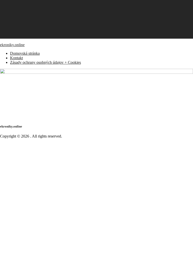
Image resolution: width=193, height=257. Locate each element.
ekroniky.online (12, 45)
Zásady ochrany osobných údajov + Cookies (45, 62)
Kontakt (16, 58)
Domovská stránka (25, 53)
